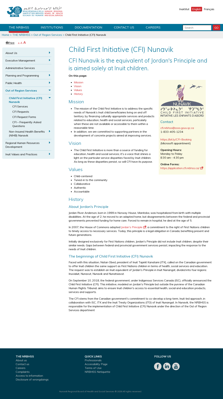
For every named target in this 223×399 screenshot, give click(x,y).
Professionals (93, 360)
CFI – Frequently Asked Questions (26, 124)
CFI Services (20, 106)
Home (5, 35)
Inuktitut (184, 9)
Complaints (23, 371)
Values (78, 90)
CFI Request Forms (24, 117)
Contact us (124, 27)
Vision (77, 86)
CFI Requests (20, 111)
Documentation (88, 27)
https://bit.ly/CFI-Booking (175, 139)
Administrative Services (20, 68)
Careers (153, 27)
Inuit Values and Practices (21, 154)
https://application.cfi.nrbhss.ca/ (179, 168)
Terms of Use (93, 368)
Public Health (13, 83)
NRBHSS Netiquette (97, 371)
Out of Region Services (47, 35)
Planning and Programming (22, 75)
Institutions (52, 27)
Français (209, 9)
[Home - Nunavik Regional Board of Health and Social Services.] (35, 12)
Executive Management (20, 60)
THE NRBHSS (19, 27)
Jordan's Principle (131, 227)
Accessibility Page (96, 364)
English (196, 9)
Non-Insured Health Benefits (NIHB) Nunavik (27, 133)
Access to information (29, 375)
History (78, 94)
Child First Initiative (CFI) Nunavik (25, 100)
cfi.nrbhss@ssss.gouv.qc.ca (177, 128)
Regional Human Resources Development (22, 144)
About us (21, 360)
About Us (11, 53)
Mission (78, 82)
